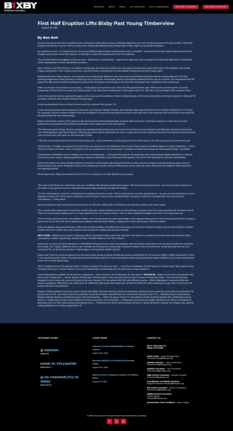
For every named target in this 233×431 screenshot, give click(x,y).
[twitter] (116, 421)
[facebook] (109, 421)
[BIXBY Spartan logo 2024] (21, 2)
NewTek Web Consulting (135, 416)
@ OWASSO (49, 350)
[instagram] (123, 421)
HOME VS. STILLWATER (58, 364)
